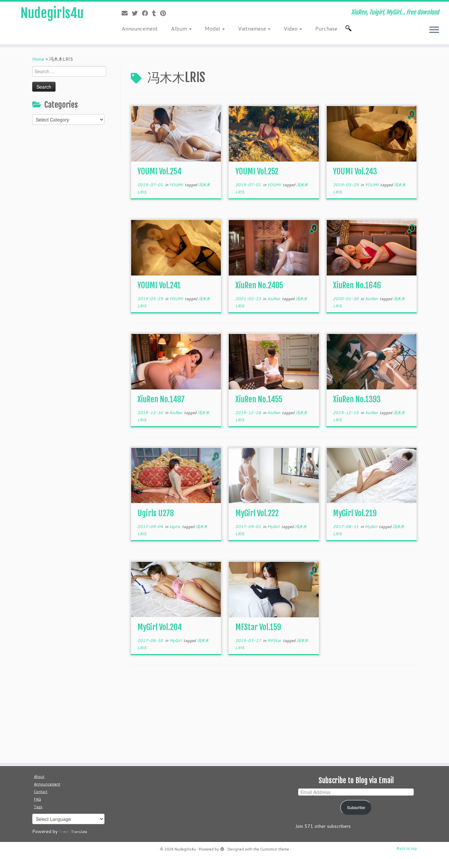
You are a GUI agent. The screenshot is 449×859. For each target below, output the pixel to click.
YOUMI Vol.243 (355, 171)
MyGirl (273, 526)
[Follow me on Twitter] (137, 13)
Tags (38, 806)
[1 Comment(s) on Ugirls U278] (217, 462)
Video (291, 28)
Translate (79, 831)
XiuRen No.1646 (357, 285)
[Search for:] (350, 28)
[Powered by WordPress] (222, 848)
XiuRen (274, 298)
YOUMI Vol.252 (256, 171)
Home (38, 59)
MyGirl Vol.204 (159, 627)
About (39, 776)
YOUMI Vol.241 (159, 285)
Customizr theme (274, 849)
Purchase (326, 28)
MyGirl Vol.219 (355, 513)
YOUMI (176, 184)
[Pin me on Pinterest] (165, 13)
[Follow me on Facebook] (147, 13)
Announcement (140, 28)
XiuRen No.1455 (258, 399)
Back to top (407, 848)
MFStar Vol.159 (258, 627)
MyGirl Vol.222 (257, 513)
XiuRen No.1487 (161, 399)
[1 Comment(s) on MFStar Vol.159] (315, 576)
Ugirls (175, 526)
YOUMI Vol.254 (159, 171)
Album (179, 28)
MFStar (274, 640)
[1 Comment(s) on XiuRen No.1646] (412, 234)
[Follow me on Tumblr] (156, 13)
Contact (40, 791)
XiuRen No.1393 (357, 399)
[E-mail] (127, 13)
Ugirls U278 (155, 513)
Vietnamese (252, 28)
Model (213, 28)
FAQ (37, 799)
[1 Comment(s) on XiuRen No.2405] (315, 234)
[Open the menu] (434, 30)
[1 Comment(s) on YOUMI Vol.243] (412, 120)
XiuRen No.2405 (259, 285)
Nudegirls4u (51, 13)
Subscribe (356, 807)
